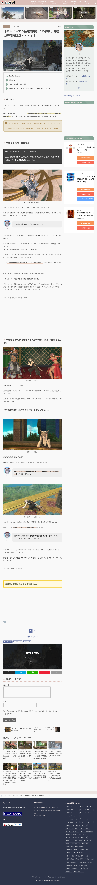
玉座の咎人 (90, 859)
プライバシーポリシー (38, 877)
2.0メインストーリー (72, 806)
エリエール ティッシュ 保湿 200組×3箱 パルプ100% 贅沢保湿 (86, 179)
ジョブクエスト (85, 828)
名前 (4, 702)
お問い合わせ (50, 877)
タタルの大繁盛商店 (87, 831)
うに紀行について (62, 877)
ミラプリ (84, 837)
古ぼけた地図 (79, 846)
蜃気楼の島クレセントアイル (74, 868)
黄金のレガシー (79, 871)
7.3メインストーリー (87, 822)
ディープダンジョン (72, 834)
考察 (90, 862)
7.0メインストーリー (72, 819)
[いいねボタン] (4, 622)
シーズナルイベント (72, 828)
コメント (6, 685)
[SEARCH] (94, 2)
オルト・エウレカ (82, 825)
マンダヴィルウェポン (73, 837)
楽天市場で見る (86, 162)
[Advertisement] (32, 318)
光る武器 (85, 843)
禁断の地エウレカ (71, 862)
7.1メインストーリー (87, 819)
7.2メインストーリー (72, 822)
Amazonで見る (85, 157)
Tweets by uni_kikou (72, 96)
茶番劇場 (69, 865)
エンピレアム (17, 641)
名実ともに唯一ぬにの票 (16, 84)
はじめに (10, 80)
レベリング (89, 840)
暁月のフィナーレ (83, 853)
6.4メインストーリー (72, 813)
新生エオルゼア (71, 853)
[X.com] (32, 661)
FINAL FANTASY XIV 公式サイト (14, 808)
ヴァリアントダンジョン (73, 843)
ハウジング (7, 26)
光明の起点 (70, 846)
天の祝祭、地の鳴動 (72, 849)
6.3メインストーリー (87, 809)
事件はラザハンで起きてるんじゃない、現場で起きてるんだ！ (29, 88)
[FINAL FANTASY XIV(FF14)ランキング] (8, 825)
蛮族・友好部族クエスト (81, 865)
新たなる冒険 (84, 849)
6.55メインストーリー (73, 816)
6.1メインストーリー (87, 806)
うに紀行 (44, 880)
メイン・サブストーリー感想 (74, 840)
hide (19, 76)
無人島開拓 (80, 859)
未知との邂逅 (70, 856)
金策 (87, 868)
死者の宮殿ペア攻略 (82, 856)
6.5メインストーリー (87, 813)
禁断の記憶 (83, 862)
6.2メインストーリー (72, 809)
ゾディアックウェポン (73, 831)
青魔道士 (69, 871)
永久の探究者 (70, 859)
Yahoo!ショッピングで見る (85, 199)
